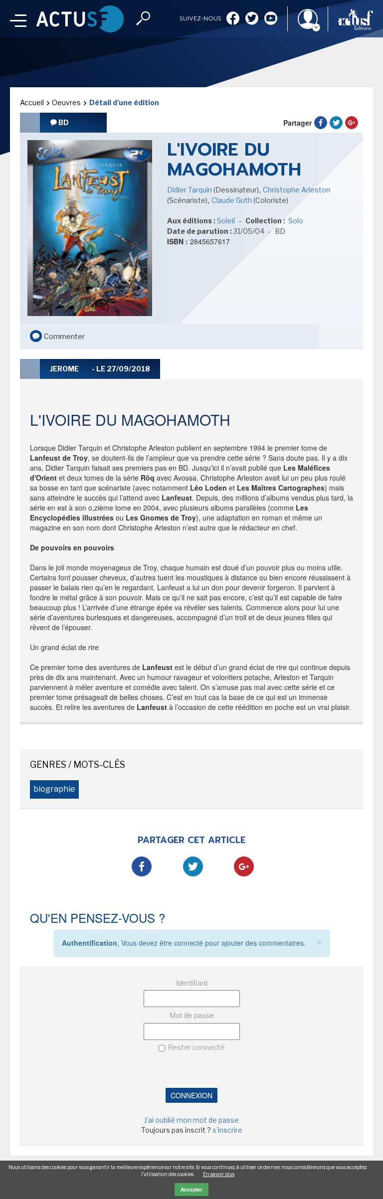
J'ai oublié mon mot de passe (191, 1120)
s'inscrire (227, 1130)
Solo (295, 220)
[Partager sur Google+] (351, 122)
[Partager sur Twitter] (336, 122)
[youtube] (270, 19)
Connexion (191, 1095)
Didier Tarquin (190, 189)
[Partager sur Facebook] (320, 122)
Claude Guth (232, 200)
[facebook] (232, 19)
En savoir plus (218, 1174)
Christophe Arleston (296, 189)
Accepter (191, 1189)
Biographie (54, 789)
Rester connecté (196, 1047)
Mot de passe (192, 1015)
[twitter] (251, 19)
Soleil (226, 220)
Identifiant (191, 982)
